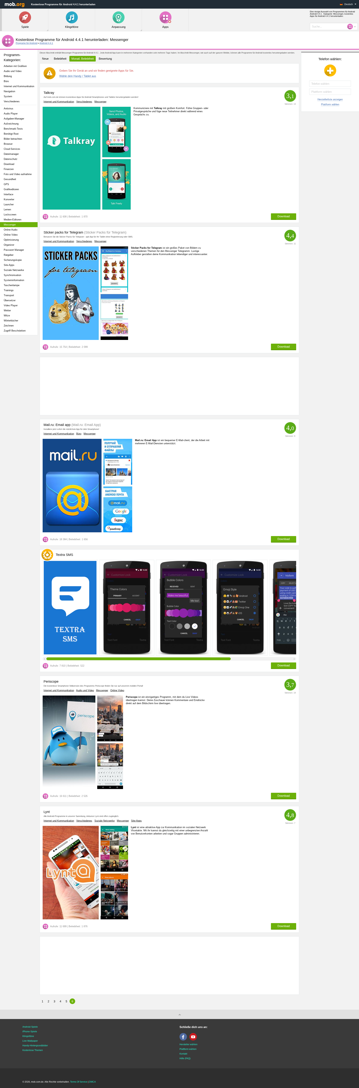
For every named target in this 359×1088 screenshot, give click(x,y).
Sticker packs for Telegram (63, 232)
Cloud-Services (12, 149)
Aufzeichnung (11, 123)
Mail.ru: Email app (57, 425)
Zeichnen (9, 325)
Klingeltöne (28, 1036)
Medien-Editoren (12, 219)
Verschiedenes (12, 101)
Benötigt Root (11, 133)
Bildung (8, 76)
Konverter (9, 199)
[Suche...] (351, 26)
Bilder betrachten (13, 138)
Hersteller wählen (188, 1044)
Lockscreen (10, 214)
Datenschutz (10, 159)
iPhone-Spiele (29, 1031)
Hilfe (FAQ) (185, 1058)
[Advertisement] (20, 397)
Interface (8, 194)
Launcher (9, 204)
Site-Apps (9, 265)
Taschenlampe (11, 285)
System (8, 96)
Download (9, 164)
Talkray (49, 93)
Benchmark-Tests (13, 128)
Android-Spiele (30, 1027)
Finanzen (9, 169)
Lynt (47, 812)
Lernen (7, 209)
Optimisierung (11, 239)
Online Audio (10, 229)
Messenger (10, 224)
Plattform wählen (330, 104)
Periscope (51, 681)
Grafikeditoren (11, 189)
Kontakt (183, 1053)
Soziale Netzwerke (14, 270)
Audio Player (11, 113)
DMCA (92, 1082)
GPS (6, 184)
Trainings (9, 290)
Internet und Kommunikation (19, 86)
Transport (9, 295)
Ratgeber (8, 255)
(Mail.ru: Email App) (85, 425)
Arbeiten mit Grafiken (15, 66)
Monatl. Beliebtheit (82, 58)
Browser (8, 143)
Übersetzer (10, 300)
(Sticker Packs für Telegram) (104, 232)
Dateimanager (11, 154)
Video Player (11, 305)
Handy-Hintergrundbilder (35, 1045)
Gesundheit (10, 179)
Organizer (9, 244)
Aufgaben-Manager (14, 118)
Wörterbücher (11, 320)
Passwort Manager (14, 249)
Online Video (11, 234)
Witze (7, 315)
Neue (45, 58)
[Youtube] (194, 1039)
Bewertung (105, 58)
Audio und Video (13, 71)
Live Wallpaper (30, 1041)
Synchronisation (12, 275)
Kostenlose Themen (32, 1050)
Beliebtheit (60, 58)
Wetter (7, 310)
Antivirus (8, 108)
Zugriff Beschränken (15, 330)
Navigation (9, 91)
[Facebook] (184, 1039)
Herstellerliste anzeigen (330, 99)
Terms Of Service (78, 1082)
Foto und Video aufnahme (18, 174)
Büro (6, 81)
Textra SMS (64, 555)
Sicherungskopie (13, 260)
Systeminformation (14, 280)
